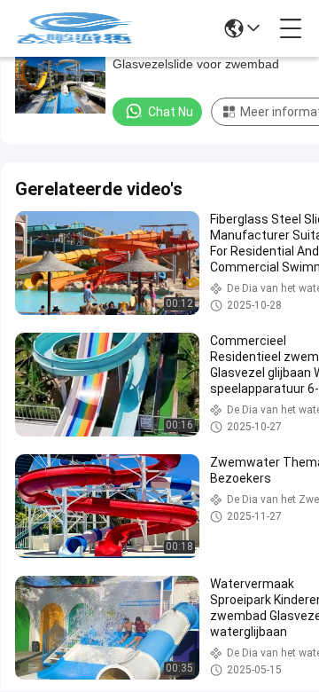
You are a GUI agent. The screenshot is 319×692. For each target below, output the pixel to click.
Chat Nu (170, 112)
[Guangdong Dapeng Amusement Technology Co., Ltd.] (74, 28)
